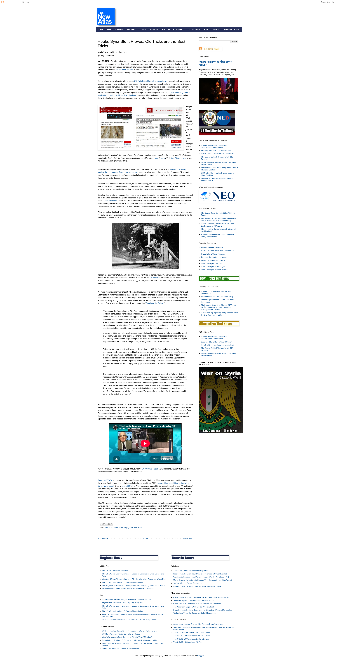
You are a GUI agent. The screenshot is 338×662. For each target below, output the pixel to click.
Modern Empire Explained (212, 248)
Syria (143, 29)
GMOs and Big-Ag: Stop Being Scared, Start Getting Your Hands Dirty (219, 314)
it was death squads (124, 70)
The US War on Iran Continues (115, 571)
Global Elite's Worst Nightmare (214, 254)
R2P (135, 528)
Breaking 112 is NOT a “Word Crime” (216, 150)
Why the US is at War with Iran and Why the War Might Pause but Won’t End (134, 579)
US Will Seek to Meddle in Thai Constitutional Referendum (214, 146)
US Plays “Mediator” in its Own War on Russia (121, 634)
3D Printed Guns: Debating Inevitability (217, 296)
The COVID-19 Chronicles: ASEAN (187, 642)
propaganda (128, 528)
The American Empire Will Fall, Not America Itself (193, 607)
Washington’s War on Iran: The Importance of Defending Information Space (133, 585)
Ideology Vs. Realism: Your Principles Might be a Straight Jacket (200, 574)
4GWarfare (109, 528)
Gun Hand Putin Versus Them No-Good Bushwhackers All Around (217, 225)
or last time (155, 277)
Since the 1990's (105, 480)
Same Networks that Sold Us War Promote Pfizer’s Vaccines (198, 624)
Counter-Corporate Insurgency (214, 257)
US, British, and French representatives (151, 81)
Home (100, 29)
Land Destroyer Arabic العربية (213, 266)
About (206, 29)
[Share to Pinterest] (111, 524)
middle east (118, 528)
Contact (216, 29)
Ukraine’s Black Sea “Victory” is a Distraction (120, 649)
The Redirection (110, 200)
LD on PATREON (231, 29)
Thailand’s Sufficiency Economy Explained (190, 571)
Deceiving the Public (154, 303)
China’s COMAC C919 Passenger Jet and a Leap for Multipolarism (201, 597)
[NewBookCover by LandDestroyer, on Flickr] (221, 433)
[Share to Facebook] (109, 524)
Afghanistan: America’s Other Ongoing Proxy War (122, 603)
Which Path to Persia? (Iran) (213, 260)
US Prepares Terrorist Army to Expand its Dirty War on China (127, 599)
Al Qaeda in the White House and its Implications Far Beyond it (128, 588)
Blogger (200, 655)
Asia (109, 29)
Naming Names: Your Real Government (217, 251)
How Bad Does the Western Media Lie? (217, 154)
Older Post (187, 539)
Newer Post (103, 539)
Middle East (132, 29)
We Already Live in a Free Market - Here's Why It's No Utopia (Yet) (201, 577)
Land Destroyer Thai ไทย (211, 263)
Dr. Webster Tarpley (150, 469)
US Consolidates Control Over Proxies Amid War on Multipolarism (129, 620)
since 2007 (126, 486)
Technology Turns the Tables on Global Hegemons (194, 613)
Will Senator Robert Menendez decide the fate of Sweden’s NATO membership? (218, 219)
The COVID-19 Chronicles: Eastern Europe (191, 639)
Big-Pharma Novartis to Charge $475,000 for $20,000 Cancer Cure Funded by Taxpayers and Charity (218, 307)
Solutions (154, 29)
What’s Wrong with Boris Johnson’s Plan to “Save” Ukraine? (127, 637)
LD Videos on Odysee (172, 29)
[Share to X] (106, 524)
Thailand (119, 29)
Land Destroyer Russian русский (215, 270)
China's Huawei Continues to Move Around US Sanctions (197, 604)
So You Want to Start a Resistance (187, 583)
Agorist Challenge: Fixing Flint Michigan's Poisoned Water (197, 586)
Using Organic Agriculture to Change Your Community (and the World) (202, 580)
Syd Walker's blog (178, 158)
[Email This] (101, 524)
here (156, 158)
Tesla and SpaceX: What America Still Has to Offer (194, 600)
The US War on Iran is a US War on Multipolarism (122, 582)
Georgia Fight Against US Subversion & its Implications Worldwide (129, 640)
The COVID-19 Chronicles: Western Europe (191, 636)
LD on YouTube (193, 29)
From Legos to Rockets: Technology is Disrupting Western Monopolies (202, 610)
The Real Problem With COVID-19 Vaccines (191, 633)
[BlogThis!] (104, 524)
